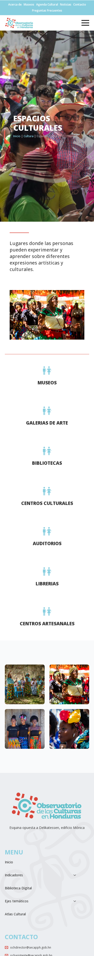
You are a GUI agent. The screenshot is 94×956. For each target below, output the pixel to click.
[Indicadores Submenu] (76, 875)
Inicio (16, 136)
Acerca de (15, 4)
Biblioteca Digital (18, 888)
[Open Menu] (85, 23)
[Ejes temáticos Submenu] (76, 901)
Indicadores (14, 875)
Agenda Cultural (47, 4)
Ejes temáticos (16, 901)
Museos (29, 4)
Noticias (65, 4)
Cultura (29, 136)
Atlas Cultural (15, 914)
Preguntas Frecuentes (47, 11)
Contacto (79, 4)
